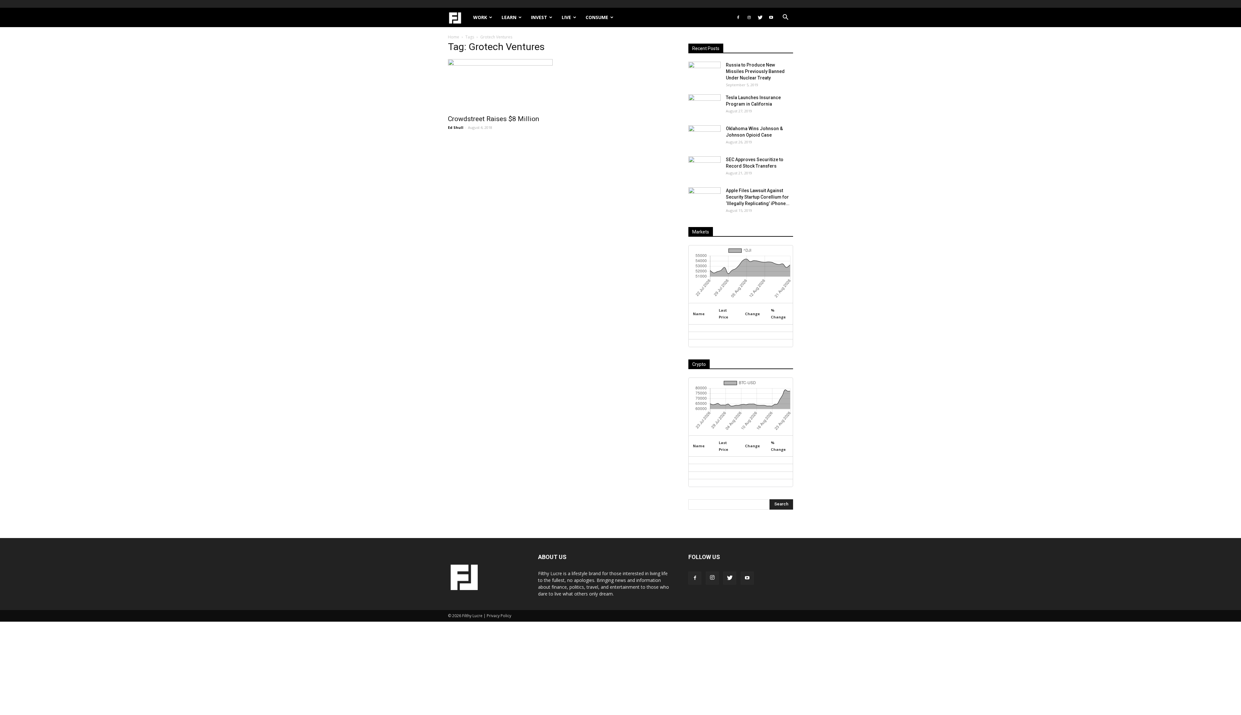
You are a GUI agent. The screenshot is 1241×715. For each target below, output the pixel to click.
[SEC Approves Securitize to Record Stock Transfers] (704, 167)
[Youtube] (771, 17)
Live (566, 17)
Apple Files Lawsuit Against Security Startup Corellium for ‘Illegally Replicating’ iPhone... (758, 197)
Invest (539, 17)
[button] (785, 18)
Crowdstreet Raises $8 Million (493, 119)
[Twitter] (760, 17)
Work (480, 17)
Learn (509, 17)
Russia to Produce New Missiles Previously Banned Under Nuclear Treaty (755, 71)
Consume (597, 17)
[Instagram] (749, 17)
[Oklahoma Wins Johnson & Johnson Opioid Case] (704, 136)
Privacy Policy (499, 615)
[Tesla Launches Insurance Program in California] (704, 105)
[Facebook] (738, 17)
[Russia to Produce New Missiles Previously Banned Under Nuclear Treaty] (704, 73)
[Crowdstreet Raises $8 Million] (500, 85)
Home (453, 37)
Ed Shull (455, 127)
